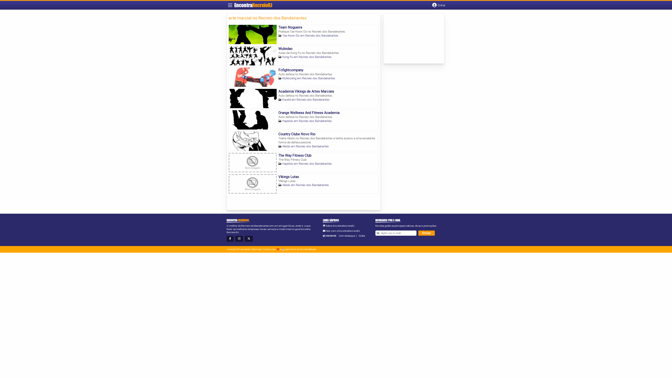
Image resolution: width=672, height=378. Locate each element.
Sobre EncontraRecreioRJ (340, 226)
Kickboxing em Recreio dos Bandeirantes (308, 78)
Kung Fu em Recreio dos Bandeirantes (307, 57)
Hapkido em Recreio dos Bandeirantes (307, 121)
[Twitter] (249, 239)
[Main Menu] (230, 5)
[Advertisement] (411, 39)
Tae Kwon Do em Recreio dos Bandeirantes (310, 35)
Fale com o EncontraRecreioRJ (343, 231)
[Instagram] (239, 239)
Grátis (362, 235)
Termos (231, 249)
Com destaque (347, 235)
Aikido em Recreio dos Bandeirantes (305, 146)
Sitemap (256, 249)
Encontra (253, 5)
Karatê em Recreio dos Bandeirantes (306, 99)
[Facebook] (230, 239)
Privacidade (243, 249)
